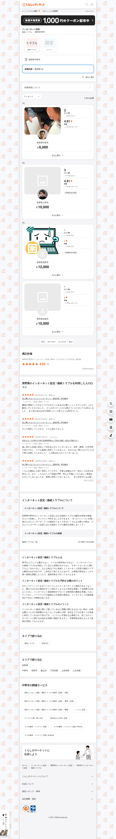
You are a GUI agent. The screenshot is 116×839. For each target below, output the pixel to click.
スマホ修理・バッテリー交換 (35, 726)
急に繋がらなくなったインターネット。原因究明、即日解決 (45, 398)
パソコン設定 (80, 709)
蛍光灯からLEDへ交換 (58, 718)
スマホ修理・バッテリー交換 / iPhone (68, 726)
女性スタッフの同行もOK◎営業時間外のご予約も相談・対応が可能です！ (50, 440)
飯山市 (44, 670)
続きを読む (89, 480)
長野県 (25, 665)
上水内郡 (77, 670)
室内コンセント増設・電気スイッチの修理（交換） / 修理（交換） (49, 701)
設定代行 (45, 643)
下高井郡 (54, 670)
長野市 (34, 670)
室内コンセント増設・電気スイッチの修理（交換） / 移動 (46, 709)
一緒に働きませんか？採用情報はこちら (4, 820)
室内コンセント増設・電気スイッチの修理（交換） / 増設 (46, 692)
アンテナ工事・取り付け (33, 718)
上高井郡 (65, 670)
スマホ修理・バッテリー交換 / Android (39, 735)
